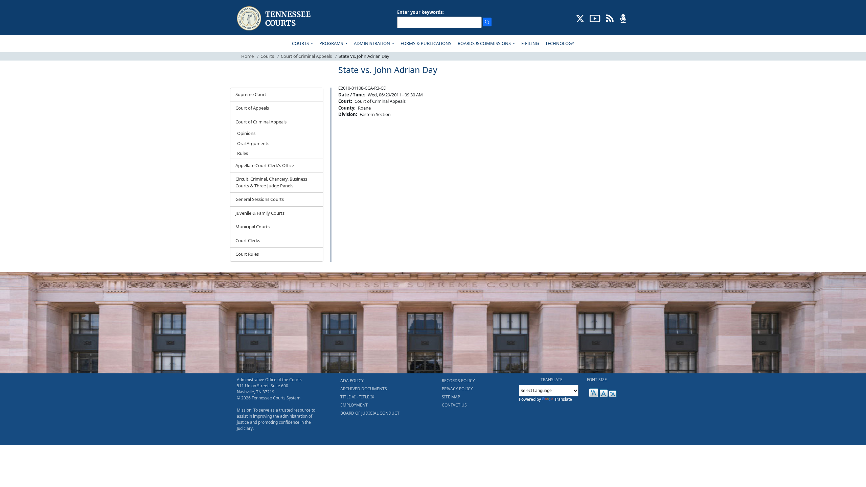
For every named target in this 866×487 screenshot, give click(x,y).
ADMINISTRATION (372, 43)
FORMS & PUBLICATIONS (426, 43)
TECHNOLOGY (559, 43)
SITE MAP (451, 397)
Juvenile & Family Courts (259, 213)
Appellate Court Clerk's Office (264, 165)
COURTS (301, 43)
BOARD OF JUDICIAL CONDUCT (370, 413)
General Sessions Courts (259, 199)
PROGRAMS (331, 43)
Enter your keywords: (420, 12)
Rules (242, 153)
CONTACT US (454, 405)
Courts (267, 56)
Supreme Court (250, 94)
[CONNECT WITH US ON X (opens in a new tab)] (580, 18)
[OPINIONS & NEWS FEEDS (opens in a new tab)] (610, 18)
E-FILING (530, 43)
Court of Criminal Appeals (306, 56)
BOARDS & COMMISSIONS (485, 43)
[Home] (274, 18)
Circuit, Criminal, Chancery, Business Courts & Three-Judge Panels (271, 182)
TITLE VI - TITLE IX (357, 397)
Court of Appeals (252, 108)
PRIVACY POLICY (457, 389)
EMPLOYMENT (354, 405)
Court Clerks (247, 240)
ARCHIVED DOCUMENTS (363, 389)
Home (247, 56)
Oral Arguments (253, 143)
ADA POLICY (352, 381)
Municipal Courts (252, 227)
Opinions (246, 133)
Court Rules (247, 254)
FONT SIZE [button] (597, 379)
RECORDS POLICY (458, 381)
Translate (563, 399)
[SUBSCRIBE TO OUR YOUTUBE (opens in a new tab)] (595, 18)
